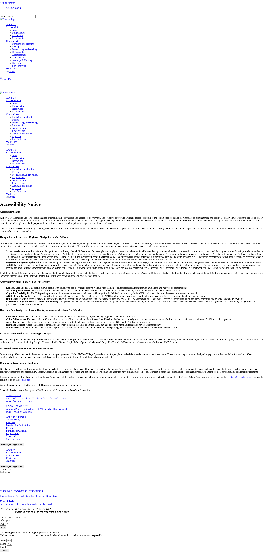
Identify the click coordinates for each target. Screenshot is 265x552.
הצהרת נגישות (20, 490)
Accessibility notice (25, 496)
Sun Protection (19, 66)
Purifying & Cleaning (16, 430)
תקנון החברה (6, 490)
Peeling (15, 46)
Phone (3, 543)
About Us (11, 24)
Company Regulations (47, 496)
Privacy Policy (7, 496)
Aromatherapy (19, 54)
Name (3, 540)
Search (3, 16)
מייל (2, 523)
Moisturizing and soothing (25, 49)
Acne (14, 30)
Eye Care (16, 63)
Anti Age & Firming (22, 60)
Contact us (11, 458)
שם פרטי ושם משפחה (10, 517)
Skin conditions (13, 27)
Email (3, 547)
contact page (25, 379)
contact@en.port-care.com (240, 377)
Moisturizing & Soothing (18, 425)
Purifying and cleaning (23, 43)
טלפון (3, 520)
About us (10, 450)
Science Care (18, 57)
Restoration (17, 35)
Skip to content (7, 3)
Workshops (11, 68)
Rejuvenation (18, 52)
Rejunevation (18, 38)
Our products (12, 41)
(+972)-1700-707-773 (25, 535)
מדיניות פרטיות (36, 490)
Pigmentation (18, 32)
